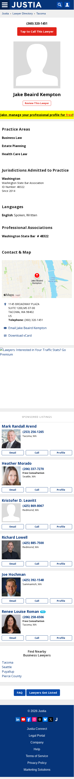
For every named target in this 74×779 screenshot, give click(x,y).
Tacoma (41, 13)
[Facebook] (28, 719)
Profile (61, 452)
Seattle (7, 667)
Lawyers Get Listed (43, 692)
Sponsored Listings (37, 417)
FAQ (20, 692)
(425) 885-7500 (33, 543)
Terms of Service (37, 756)
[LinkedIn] (18, 719)
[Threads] (39, 719)
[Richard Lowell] (11, 549)
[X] (50, 719)
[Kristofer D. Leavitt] (11, 512)
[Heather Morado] (11, 475)
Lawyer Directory (22, 13)
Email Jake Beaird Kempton (27, 328)
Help (37, 749)
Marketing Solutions (37, 769)
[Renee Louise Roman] (11, 624)
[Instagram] (34, 719)
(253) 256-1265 (33, 432)
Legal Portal (37, 735)
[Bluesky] (45, 719)
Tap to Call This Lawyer (37, 31)
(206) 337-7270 (33, 469)
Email (12, 452)
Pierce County (12, 676)
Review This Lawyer (37, 103)
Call (37, 452)
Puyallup (8, 671)
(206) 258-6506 (33, 617)
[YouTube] (23, 719)
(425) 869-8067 (33, 506)
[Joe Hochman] (11, 586)
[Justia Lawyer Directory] (56, 719)
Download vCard (20, 335)
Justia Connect (37, 728)
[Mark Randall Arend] (11, 438)
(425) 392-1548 (33, 580)
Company (37, 742)
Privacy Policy (37, 762)
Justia (5, 13)
